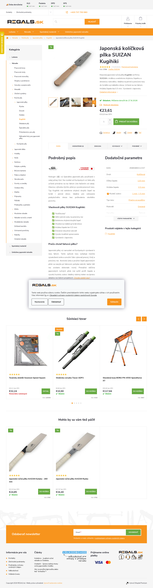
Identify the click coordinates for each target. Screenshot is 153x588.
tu (45, 295)
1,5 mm (141, 193)
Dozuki (21, 111)
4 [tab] (78, 403)
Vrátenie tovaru (14, 574)
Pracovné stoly (19, 72)
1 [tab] (72, 403)
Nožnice (17, 162)
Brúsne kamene (20, 171)
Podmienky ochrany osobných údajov (15, 566)
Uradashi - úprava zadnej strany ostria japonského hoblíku (46, 565)
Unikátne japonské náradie (22, 252)
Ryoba (21, 106)
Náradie (15, 63)
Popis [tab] (58, 146)
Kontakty (9, 12)
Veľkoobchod (13, 570)
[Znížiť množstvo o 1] (110, 123)
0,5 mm (141, 187)
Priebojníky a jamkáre (22, 205)
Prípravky (17, 196)
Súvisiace (116, 146)
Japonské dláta (19, 149)
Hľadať (92, 21)
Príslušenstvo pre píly (27, 132)
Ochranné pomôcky (21, 230)
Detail (46, 391)
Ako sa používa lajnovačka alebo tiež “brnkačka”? (46, 570)
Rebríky (17, 235)
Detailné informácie (108, 92)
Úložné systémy (20, 93)
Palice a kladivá (19, 175)
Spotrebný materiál (19, 246)
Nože (16, 158)
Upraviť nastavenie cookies (53, 583)
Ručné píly (18, 98)
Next (144, 319)
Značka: (114, 69)
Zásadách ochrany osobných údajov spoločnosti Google (73, 295)
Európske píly (22, 144)
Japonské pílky (22, 102)
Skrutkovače (19, 179)
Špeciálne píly (24, 128)
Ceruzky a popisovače (22, 85)
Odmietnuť (56, 302)
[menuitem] (13, 32)
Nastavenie (40, 302)
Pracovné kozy (19, 68)
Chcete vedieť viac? (82, 278)
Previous (138, 319)
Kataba (21, 115)
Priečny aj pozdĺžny (137, 200)
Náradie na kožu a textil (23, 217)
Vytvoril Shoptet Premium (138, 583)
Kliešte (16, 192)
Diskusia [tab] (97, 146)
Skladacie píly (24, 123)
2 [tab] (74, 403)
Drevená (141, 206)
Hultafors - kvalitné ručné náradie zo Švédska (43, 559)
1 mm (134, 193)
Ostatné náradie (20, 239)
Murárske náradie (20, 213)
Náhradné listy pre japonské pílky (29, 137)
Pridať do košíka (128, 121)
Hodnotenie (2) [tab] (78, 146)
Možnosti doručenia (110, 105)
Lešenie (14, 57)
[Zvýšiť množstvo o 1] (110, 120)
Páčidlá (17, 200)
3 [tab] (76, 403)
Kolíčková (141, 174)
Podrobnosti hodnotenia (130, 67)
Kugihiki (22, 119)
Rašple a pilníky (20, 166)
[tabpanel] (29, 362)
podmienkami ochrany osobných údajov (110, 538)
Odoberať (133, 532)
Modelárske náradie (21, 222)
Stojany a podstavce (21, 81)
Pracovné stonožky (21, 76)
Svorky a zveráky (20, 183)
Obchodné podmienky (24, 12)
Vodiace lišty (19, 188)
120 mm (141, 180)
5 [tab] (80, 403)
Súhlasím (114, 302)
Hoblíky (17, 153)
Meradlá (17, 89)
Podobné (135, 146)
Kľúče (16, 209)
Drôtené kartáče (20, 226)
